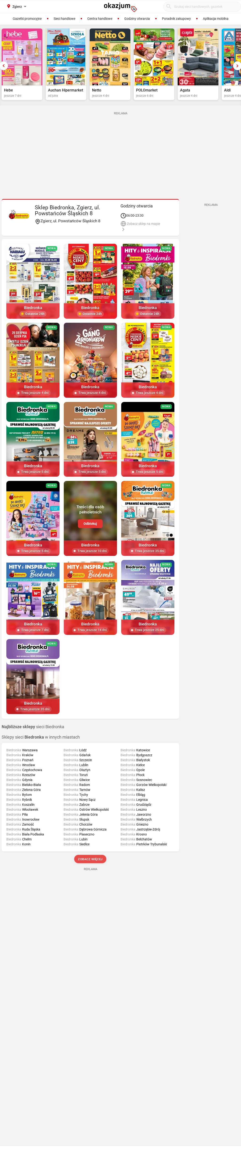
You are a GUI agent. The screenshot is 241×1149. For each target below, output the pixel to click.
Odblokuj (90, 523)
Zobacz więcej (90, 859)
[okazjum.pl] (120, 7)
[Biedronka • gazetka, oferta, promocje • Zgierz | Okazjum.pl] (19, 214)
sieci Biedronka (33, 726)
